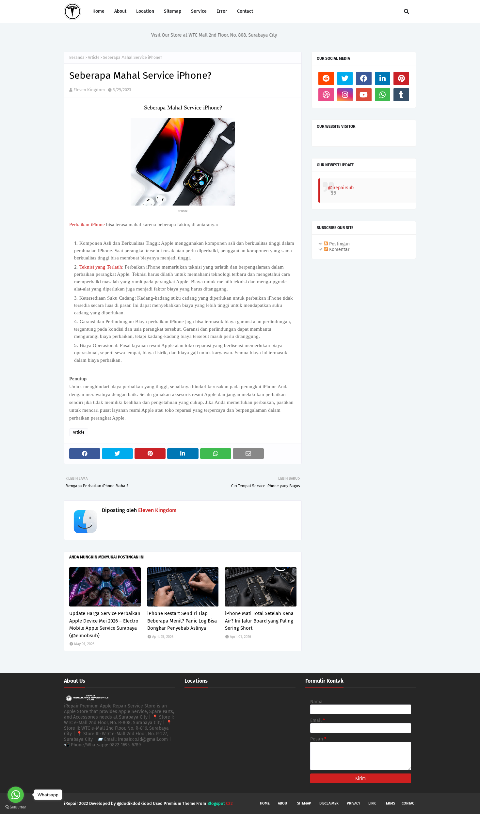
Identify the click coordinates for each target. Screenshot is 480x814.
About (283, 803)
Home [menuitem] (98, 11)
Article (94, 57)
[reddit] (326, 78)
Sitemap (304, 803)
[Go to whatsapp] (16, 795)
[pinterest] (401, 78)
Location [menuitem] (145, 11)
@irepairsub (341, 188)
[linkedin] (383, 78)
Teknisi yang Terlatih (100, 267)
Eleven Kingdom (89, 89)
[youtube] (364, 94)
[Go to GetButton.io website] (15, 807)
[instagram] (345, 94)
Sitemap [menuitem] (172, 11)
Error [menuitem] (221, 11)
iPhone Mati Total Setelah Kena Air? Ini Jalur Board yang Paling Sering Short (259, 620)
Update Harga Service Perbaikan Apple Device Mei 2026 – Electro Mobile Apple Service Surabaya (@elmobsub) (104, 624)
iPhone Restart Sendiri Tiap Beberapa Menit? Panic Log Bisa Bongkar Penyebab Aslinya (182, 620)
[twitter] (345, 78)
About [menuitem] (120, 11)
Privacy (353, 803)
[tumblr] (401, 94)
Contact (409, 803)
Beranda (77, 57)
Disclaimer (329, 803)
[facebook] (364, 78)
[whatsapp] (383, 94)
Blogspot (216, 803)
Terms (389, 803)
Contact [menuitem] (245, 11)
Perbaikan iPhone (87, 224)
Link (372, 803)
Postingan (339, 244)
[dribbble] (326, 94)
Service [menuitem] (199, 11)
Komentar (338, 249)
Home (265, 803)
